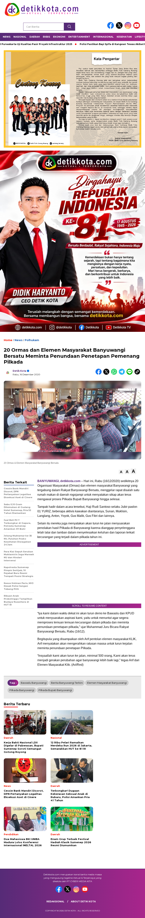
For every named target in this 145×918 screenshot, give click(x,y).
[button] (121, 472)
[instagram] (129, 27)
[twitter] (120, 27)
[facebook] (111, 27)
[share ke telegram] (122, 373)
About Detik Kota (83, 901)
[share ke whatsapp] (115, 373)
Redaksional (55, 901)
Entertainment (79, 36)
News (6, 36)
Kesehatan (124, 36)
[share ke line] (130, 373)
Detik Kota (19, 370)
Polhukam (32, 340)
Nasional (19, 36)
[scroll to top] (137, 912)
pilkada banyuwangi (21, 690)
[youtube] (137, 27)
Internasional (103, 36)
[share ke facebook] (99, 373)
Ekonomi (59, 36)
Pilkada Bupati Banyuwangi (55, 690)
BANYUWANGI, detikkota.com (58, 481)
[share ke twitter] (107, 373)
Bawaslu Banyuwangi (34, 682)
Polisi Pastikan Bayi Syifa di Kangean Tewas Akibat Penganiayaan (98, 44)
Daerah (34, 36)
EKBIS (46, 36)
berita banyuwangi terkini (67, 682)
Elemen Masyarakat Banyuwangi (107, 682)
